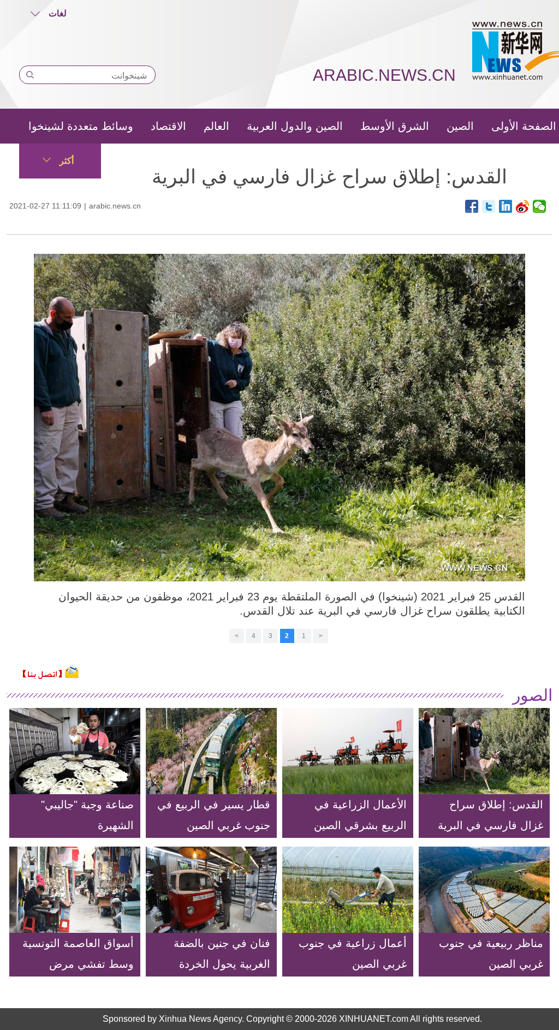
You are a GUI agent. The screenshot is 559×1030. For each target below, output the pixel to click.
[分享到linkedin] (506, 206)
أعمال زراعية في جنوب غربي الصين (353, 953)
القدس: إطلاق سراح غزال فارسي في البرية (490, 815)
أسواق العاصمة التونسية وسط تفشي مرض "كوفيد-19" (78, 964)
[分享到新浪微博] (523, 206)
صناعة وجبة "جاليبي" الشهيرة (87, 815)
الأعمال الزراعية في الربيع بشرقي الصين (360, 815)
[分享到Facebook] (472, 206)
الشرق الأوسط (394, 126)
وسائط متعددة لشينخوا (80, 126)
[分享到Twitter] (489, 206)
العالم (216, 126)
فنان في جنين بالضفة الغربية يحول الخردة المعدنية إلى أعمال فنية (216, 964)
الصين (460, 126)
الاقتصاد (168, 126)
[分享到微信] (539, 206)
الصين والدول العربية (295, 126)
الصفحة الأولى (523, 126)
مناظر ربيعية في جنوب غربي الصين (491, 953)
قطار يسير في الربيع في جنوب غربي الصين (213, 815)
